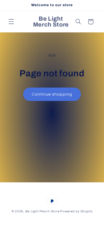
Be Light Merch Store (42, 211)
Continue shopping (52, 94)
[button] (11, 22)
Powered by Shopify (76, 211)
